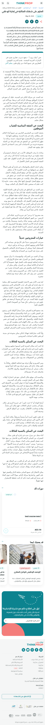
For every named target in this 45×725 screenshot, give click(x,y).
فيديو (39, 16)
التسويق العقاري (25, 568)
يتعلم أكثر (9, 63)
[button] (2, 488)
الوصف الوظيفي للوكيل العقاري (27, 572)
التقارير (35, 568)
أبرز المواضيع (27, 8)
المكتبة (35, 8)
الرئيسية (40, 8)
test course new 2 (33, 516)
